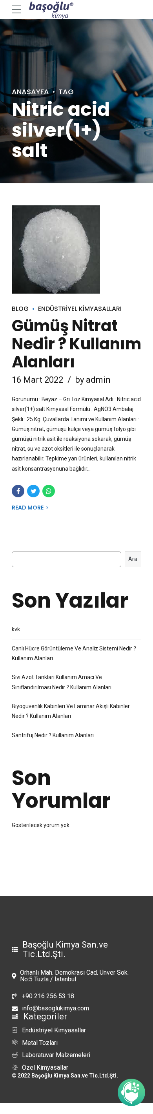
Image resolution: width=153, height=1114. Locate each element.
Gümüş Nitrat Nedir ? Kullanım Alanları (76, 344)
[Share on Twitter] (33, 491)
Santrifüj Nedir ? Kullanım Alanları (53, 735)
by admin (93, 380)
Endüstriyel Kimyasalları (80, 308)
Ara (132, 559)
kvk (16, 629)
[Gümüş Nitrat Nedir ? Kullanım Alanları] (76, 249)
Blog (20, 308)
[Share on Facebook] (18, 491)
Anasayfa (30, 92)
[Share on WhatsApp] (48, 491)
